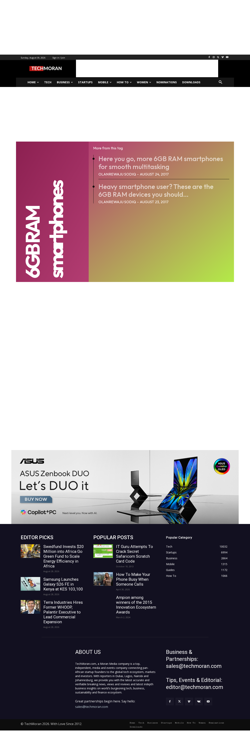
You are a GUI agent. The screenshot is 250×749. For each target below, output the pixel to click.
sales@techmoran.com (91, 707)
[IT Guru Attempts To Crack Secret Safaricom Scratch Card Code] (103, 551)
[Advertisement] (117, 27)
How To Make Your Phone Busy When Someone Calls (133, 579)
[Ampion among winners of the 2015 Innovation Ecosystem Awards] (103, 602)
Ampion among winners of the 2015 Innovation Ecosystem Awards (136, 604)
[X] (218, 57)
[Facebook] (209, 57)
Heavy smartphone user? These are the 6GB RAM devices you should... (155, 190)
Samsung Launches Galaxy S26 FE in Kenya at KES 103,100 (63, 584)
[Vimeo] (222, 57)
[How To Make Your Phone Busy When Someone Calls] (103, 579)
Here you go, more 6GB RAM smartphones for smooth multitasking (160, 162)
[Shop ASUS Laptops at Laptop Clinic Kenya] (125, 487)
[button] (220, 82)
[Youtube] (227, 57)
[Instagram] (214, 57)
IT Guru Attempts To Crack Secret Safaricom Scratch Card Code (134, 554)
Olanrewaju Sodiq (117, 174)
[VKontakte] (199, 701)
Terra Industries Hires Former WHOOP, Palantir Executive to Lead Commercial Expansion (63, 612)
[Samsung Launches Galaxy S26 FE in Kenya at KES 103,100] (30, 584)
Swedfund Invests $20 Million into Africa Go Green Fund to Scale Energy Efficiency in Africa (63, 556)
